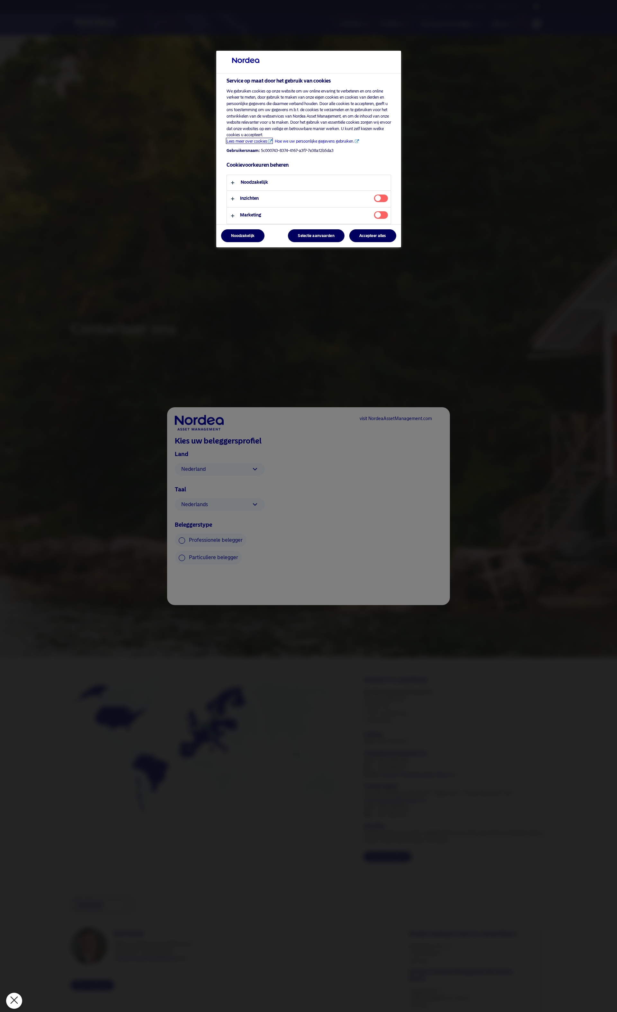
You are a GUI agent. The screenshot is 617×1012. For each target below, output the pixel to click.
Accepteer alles (372, 235)
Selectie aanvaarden (316, 235)
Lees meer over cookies (247, 140)
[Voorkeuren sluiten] (14, 1001)
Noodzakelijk (243, 235)
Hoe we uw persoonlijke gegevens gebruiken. (314, 140)
